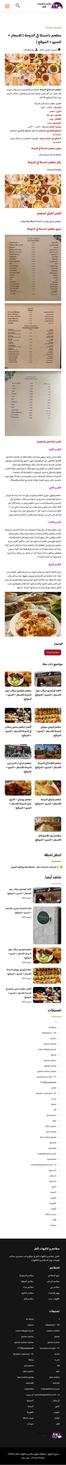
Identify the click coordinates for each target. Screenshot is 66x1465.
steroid (53, 1143)
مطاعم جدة (28, 1287)
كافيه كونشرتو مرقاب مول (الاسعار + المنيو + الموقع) (48, 693)
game (53, 1055)
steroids (52, 1148)
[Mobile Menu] (7, 6)
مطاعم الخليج (28, 1293)
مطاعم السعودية (26, 1276)
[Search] (17, 6)
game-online (50, 1066)
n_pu (53, 1099)
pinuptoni (51, 1115)
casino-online (49, 1044)
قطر (54, 1220)
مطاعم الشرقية (27, 1281)
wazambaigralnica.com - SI (43, 1165)
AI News (52, 1028)
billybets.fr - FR (49, 1033)
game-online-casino (46, 1072)
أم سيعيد (52, 1170)
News (53, 1104)
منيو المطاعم (54, 1276)
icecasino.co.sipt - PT (46, 1077)
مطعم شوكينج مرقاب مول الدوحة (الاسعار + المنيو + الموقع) (18, 695)
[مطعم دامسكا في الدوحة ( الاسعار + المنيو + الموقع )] (33, 70)
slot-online (51, 1132)
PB (55, 1110)
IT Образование (48, 1082)
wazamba (51, 1159)
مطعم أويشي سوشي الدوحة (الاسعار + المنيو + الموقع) (48, 731)
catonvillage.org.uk (47, 1050)
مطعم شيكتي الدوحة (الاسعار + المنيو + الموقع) (48, 802)
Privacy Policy (38, 1458)
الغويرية (53, 1203)
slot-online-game (48, 1137)
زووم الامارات (54, 1293)
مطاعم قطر (29, 1299)
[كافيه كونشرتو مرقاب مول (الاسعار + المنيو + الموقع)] (47, 895)
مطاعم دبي (55, 1287)
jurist (53, 1088)
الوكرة (53, 1209)
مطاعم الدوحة (52, 652)
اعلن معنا (25, 1458)
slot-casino (51, 1126)
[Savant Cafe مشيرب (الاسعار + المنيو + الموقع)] (47, 925)
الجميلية (52, 1181)
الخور (54, 1187)
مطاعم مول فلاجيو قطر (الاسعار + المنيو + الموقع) (48, 838)
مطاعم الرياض (53, 1281)
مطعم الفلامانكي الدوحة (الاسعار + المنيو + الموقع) (48, 765)
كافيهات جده (54, 1299)
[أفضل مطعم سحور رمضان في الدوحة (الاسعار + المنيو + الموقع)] (47, 995)
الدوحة (53, 1192)
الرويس (53, 1198)
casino (53, 1039)
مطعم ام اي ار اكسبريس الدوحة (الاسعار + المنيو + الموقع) (18, 767)
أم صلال (52, 1176)
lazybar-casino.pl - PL (46, 1093)
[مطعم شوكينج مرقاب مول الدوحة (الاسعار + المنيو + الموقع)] (47, 956)
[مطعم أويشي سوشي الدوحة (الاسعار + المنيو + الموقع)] (47, 976)
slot (54, 1121)
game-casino (50, 1061)
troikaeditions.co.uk (46, 1154)
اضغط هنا (57, 135)
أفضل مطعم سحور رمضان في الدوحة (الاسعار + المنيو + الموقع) (18, 731)
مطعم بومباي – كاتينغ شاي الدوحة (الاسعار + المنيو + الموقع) (20, 804)
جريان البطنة (50, 1214)
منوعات (53, 1225)
